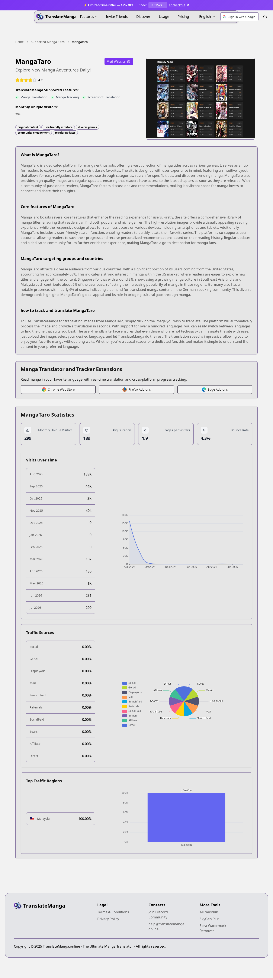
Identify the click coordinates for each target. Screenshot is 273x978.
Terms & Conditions (113, 912)
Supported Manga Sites (48, 42)
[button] (239, 17)
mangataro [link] (80, 42)
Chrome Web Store (61, 389)
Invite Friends (117, 16)
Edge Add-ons (218, 389)
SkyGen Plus (209, 919)
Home (19, 42)
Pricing (183, 16)
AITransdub (209, 912)
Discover (143, 16)
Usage (164, 16)
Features (87, 16)
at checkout (177, 5)
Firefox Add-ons (139, 389)
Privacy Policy (108, 919)
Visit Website (116, 61)
